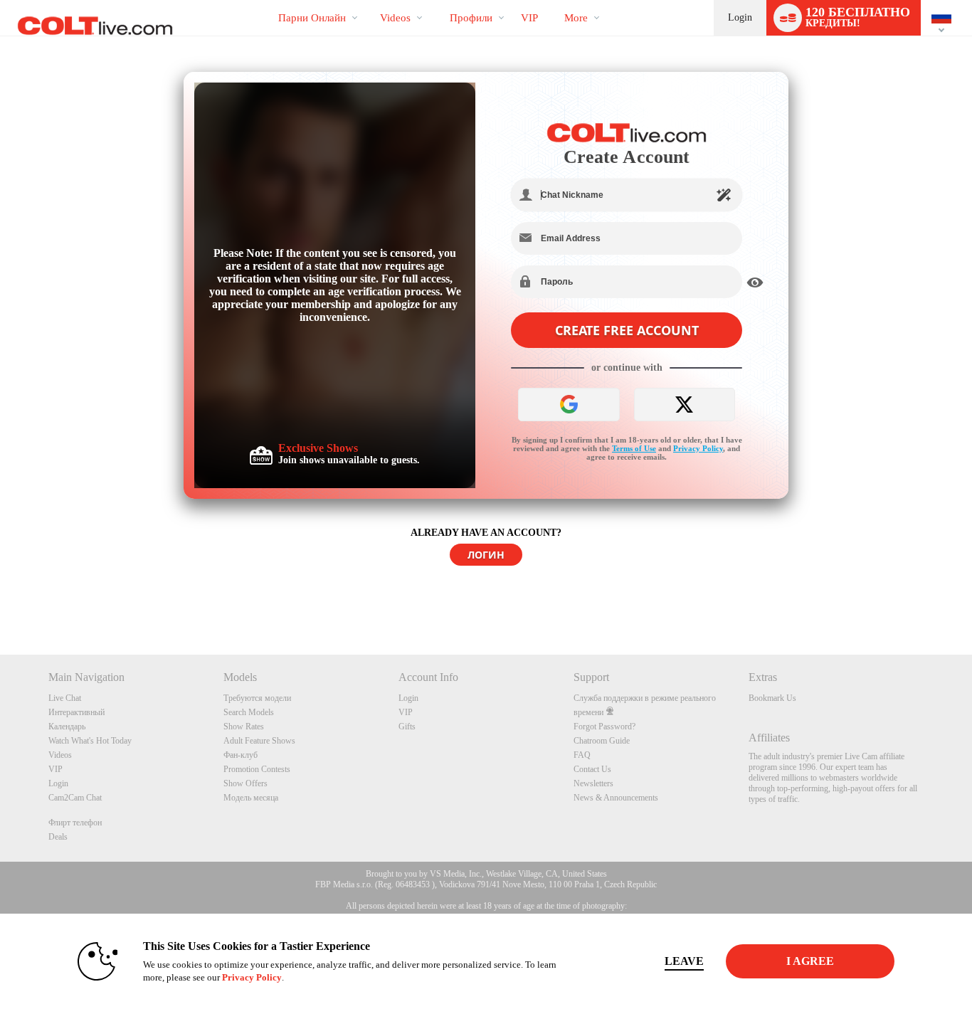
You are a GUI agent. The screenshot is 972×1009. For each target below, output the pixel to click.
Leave (684, 961)
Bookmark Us (772, 698)
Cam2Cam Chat (75, 798)
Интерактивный (76, 712)
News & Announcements (616, 798)
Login (740, 17)
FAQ (582, 755)
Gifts (407, 726)
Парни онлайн (312, 17)
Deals (58, 837)
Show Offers (245, 783)
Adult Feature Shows (259, 741)
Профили (471, 17)
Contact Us (592, 769)
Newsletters (593, 783)
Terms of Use (634, 448)
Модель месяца (250, 798)
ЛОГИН (486, 554)
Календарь (66, 726)
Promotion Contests (256, 769)
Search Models (248, 712)
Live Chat (64, 698)
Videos (395, 17)
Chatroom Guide (602, 741)
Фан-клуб (240, 755)
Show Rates (243, 726)
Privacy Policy (698, 448)
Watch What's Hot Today (90, 741)
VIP (529, 17)
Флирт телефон (75, 823)
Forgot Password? (604, 726)
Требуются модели (257, 698)
